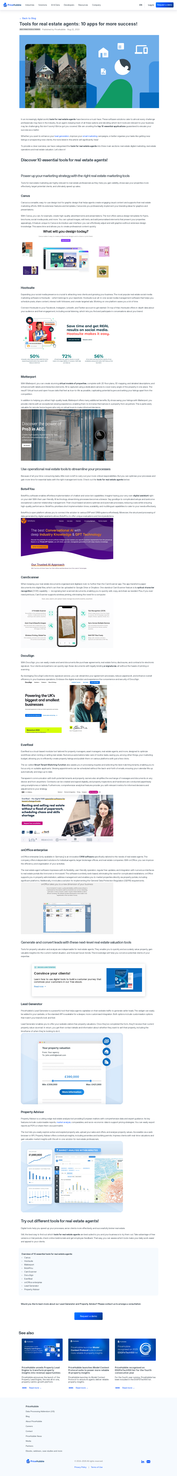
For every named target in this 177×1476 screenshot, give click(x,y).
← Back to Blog (27, 18)
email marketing (90, 136)
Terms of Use (97, 1467)
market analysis (64, 1122)
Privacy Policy (80, 1467)
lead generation (61, 136)
